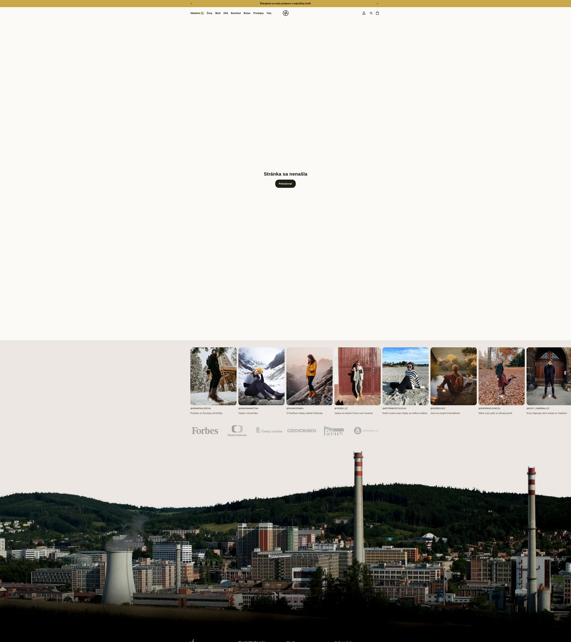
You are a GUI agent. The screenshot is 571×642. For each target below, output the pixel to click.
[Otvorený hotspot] (210, 399)
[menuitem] (269, 13)
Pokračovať (285, 183)
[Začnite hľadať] (371, 13)
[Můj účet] (364, 13)
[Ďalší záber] (377, 3)
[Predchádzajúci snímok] (191, 3)
